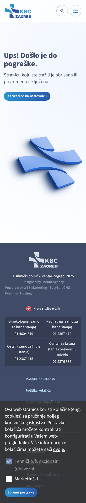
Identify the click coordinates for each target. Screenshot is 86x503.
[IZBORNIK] (75, 10)
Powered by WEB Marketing (26, 287)
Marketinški (26, 479)
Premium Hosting (18, 293)
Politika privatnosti (40, 379)
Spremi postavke (21, 492)
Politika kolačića (38, 390)
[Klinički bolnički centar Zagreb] (18, 11)
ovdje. (59, 449)
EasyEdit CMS (60, 287)
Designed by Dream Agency (43, 281)
